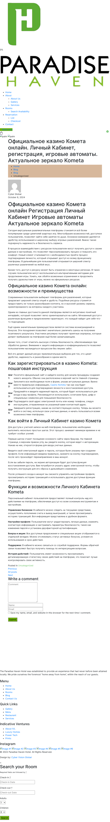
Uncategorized (25, 565)
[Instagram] (8, 677)
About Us (15, 98)
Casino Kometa (58, 384)
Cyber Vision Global (21, 757)
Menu (8, 712)
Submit (12, 619)
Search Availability (20, 111)
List (12, 118)
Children (4, 808)
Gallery (14, 101)
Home (8, 92)
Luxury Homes (12, 732)
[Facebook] (3, 677)
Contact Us (11, 698)
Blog (15, 169)
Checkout (16, 121)
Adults (3, 798)
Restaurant (10, 715)
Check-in (5, 777)
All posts (12, 572)
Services (15, 105)
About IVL (10, 728)
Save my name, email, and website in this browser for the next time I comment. (50, 612)
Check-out (6, 787)
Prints (8, 738)
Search (4, 818)
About (8, 95)
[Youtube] (6, 677)
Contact (9, 124)
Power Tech (11, 735)
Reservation (11, 114)
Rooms (8, 108)
